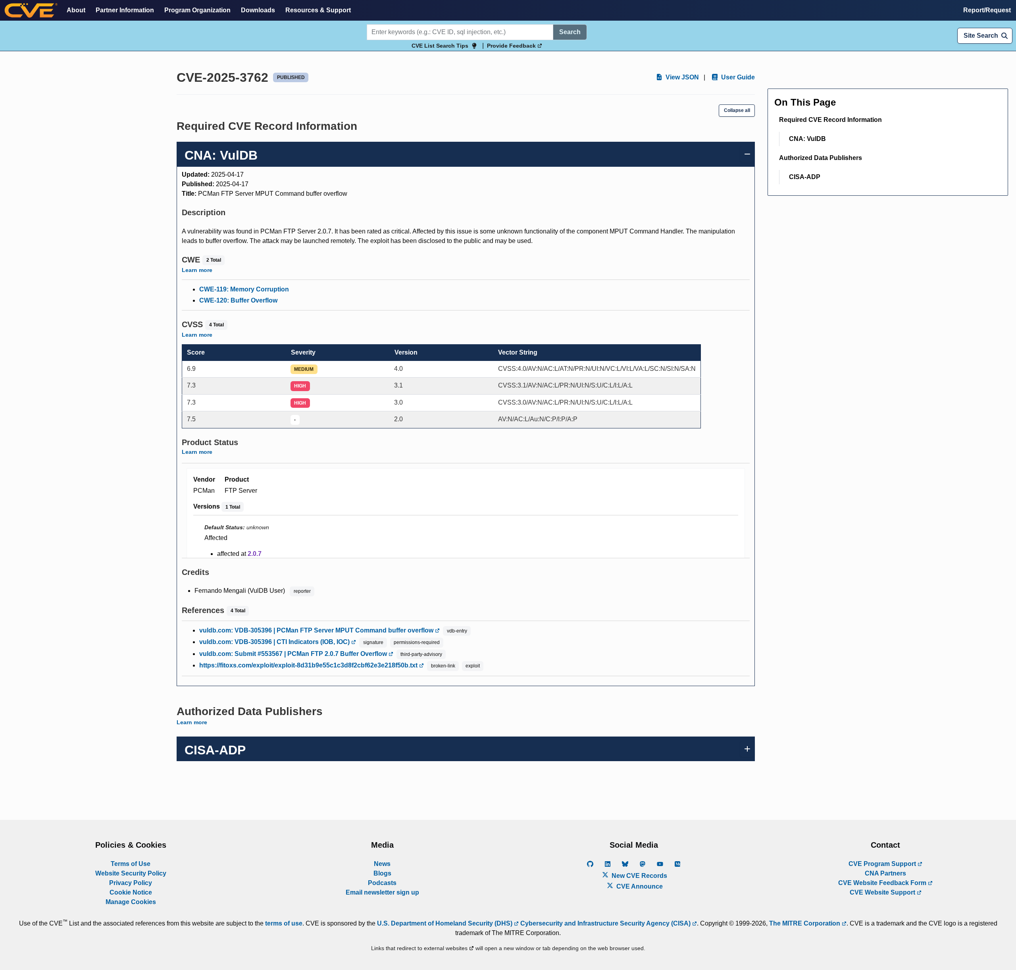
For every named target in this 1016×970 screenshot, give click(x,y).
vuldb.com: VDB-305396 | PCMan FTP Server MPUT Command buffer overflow (317, 630)
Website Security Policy (130, 873)
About (76, 10)
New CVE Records (638, 875)
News (382, 863)
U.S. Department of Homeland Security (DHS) (445, 923)
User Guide (737, 77)
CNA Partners (885, 873)
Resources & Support (318, 10)
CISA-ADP (804, 177)
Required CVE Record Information (830, 119)
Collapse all (737, 110)
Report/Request (987, 10)
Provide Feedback (512, 45)
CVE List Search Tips (440, 45)
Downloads (258, 10)
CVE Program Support (883, 863)
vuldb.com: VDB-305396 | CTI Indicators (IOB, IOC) (275, 641)
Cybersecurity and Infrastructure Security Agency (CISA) (605, 923)
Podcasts (382, 882)
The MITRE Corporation (805, 923)
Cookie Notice (131, 892)
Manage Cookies (131, 902)
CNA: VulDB (807, 138)
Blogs (382, 873)
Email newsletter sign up (382, 892)
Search (570, 32)
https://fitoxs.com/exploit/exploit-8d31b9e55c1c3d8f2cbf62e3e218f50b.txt (309, 665)
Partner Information (125, 10)
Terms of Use (130, 863)
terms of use (283, 923)
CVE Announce (639, 886)
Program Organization (197, 10)
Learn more (197, 270)
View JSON (681, 77)
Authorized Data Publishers (820, 157)
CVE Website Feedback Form (883, 882)
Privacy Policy (130, 882)
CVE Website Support (883, 892)
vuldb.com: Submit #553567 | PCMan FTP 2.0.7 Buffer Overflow (294, 653)
